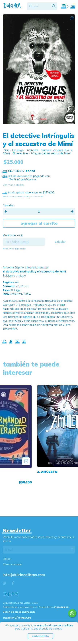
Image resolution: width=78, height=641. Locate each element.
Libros (6, 558)
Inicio (6, 150)
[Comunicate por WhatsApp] (72, 613)
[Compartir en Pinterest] (24, 342)
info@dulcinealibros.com (24, 574)
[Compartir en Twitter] (17, 342)
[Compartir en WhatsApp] (4, 342)
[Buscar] (53, 6)
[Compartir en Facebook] (11, 342)
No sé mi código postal (14, 248)
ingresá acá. (61, 607)
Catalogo (18, 150)
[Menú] (73, 6)
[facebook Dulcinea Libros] (13, 583)
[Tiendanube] (17, 618)
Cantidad (8, 205)
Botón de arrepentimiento (19, 612)
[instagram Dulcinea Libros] (4, 583)
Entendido (40, 636)
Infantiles (32, 150)
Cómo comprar (12, 564)
